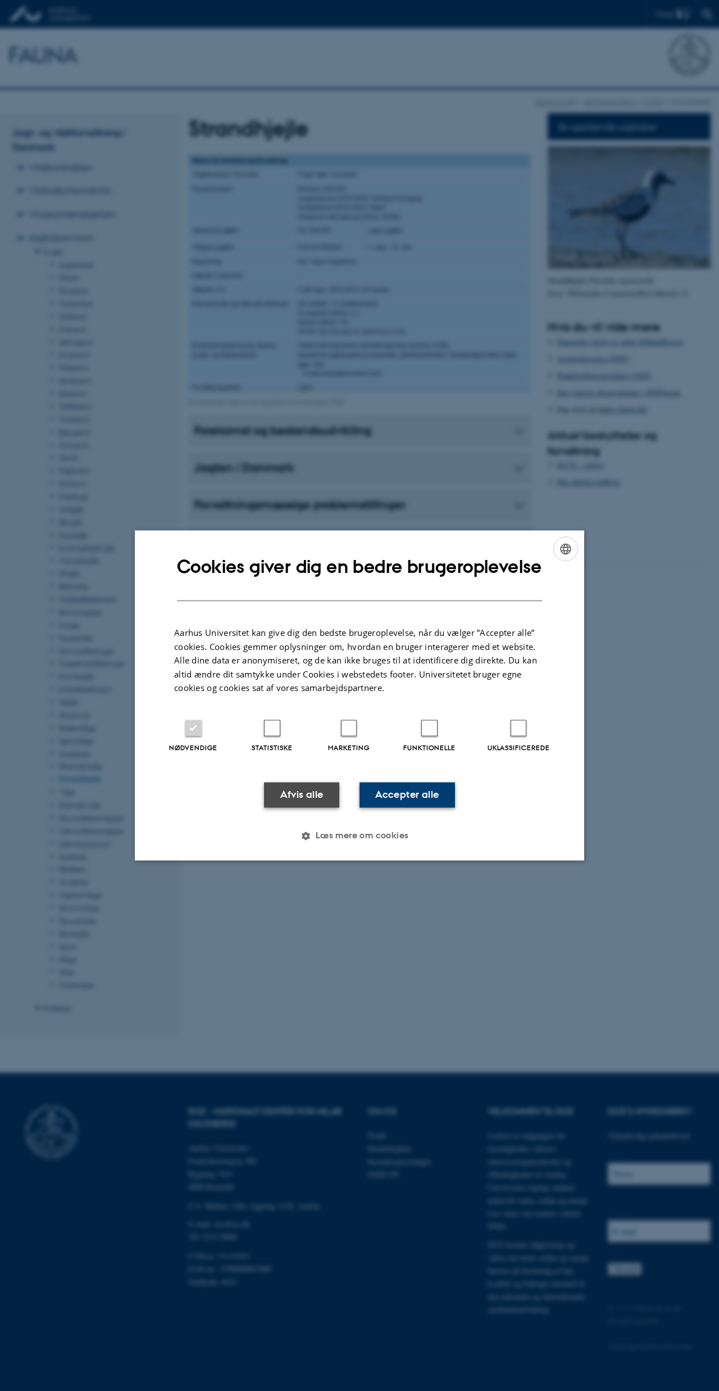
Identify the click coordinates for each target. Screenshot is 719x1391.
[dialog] (359, 695)
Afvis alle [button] (302, 794)
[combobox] (565, 548)
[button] (359, 836)
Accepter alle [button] (407, 794)
